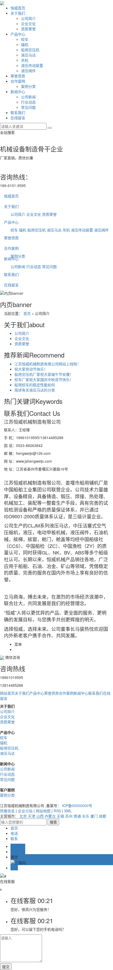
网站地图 (43, 810)
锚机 (24, 44)
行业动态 (28, 102)
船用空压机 (30, 49)
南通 (77, 816)
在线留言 (18, 117)
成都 (102, 816)
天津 (31, 816)
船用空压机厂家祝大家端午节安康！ (43, 374)
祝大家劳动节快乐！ (31, 369)
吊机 (24, 60)
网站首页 (7, 693)
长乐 (85, 816)
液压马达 (28, 55)
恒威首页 (18, 7)
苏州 (69, 816)
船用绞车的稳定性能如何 (34, 384)
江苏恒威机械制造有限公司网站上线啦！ (47, 363)
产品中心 (18, 34)
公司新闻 (28, 96)
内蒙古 (50, 816)
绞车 (24, 39)
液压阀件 (28, 70)
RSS (57, 810)
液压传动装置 (32, 65)
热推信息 (7, 810)
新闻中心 (18, 91)
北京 (23, 816)
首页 (27, 313)
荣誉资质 (18, 75)
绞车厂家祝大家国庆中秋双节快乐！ (43, 379)
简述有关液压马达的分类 (34, 390)
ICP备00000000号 (77, 805)
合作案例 (18, 81)
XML (68, 810)
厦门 (94, 816)
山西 (40, 816)
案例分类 (28, 86)
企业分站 (25, 810)
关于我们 (18, 13)
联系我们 (18, 112)
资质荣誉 (28, 28)
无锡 (60, 816)
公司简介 (28, 18)
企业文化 (28, 23)
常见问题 (28, 107)
